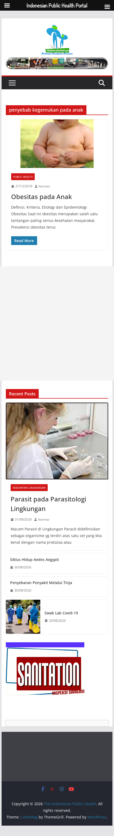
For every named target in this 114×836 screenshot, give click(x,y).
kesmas (44, 186)
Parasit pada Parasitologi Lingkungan (48, 504)
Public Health (23, 177)
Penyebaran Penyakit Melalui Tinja (41, 582)
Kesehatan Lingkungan (29, 487)
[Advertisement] (57, 323)
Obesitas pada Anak (41, 196)
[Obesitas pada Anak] (57, 143)
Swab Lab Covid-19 (61, 612)
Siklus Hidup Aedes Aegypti (34, 559)
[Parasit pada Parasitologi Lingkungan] (57, 441)
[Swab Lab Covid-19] (23, 617)
